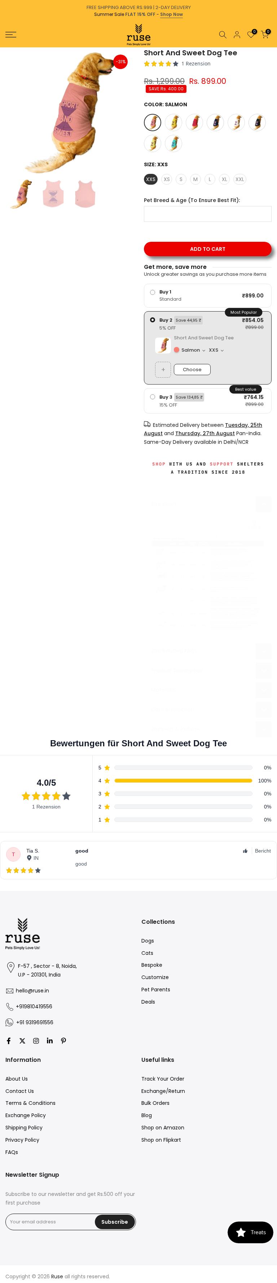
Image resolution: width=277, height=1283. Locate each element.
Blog (146, 1115)
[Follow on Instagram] (36, 1041)
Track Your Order (162, 1078)
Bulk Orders (155, 1103)
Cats (147, 953)
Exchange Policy (25, 1115)
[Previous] (6, 47)
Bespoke (151, 965)
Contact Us (19, 1091)
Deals (148, 1001)
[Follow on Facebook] (8, 1041)
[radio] (208, 296)
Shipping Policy (24, 1127)
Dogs (147, 940)
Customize (155, 977)
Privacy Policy (22, 1139)
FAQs (11, 1152)
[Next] (271, 47)
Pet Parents (155, 989)
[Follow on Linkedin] (50, 1041)
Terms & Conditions (30, 1103)
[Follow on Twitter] (22, 1041)
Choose (192, 369)
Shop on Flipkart (161, 1139)
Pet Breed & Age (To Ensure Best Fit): (192, 200)
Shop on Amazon (162, 1127)
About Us (16, 1078)
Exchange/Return (163, 1091)
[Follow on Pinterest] (63, 1041)
